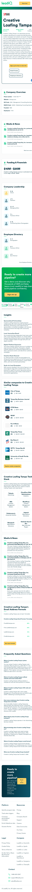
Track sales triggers (7, 813)
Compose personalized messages (5, 818)
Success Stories (6, 826)
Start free (24, 3)
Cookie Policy (6, 846)
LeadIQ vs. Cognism (23, 853)
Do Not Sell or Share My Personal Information (8, 854)
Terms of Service (7, 849)
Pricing (19, 810)
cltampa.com (7, 682)
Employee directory (16, 75)
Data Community (22, 826)
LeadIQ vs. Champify (23, 864)
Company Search (22, 816)
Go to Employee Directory (25, 262)
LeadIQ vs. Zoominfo (23, 843)
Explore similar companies (12, 466)
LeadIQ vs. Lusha (22, 849)
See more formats (10, 643)
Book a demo (21, 781)
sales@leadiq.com (16, 881)
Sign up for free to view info (18, 65)
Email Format (14, 70)
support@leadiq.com (17, 877)
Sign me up (12, 294)
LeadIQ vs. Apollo (22, 846)
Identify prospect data (8, 810)
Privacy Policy (6, 843)
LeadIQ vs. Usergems (23, 861)
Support (19, 820)
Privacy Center (21, 833)
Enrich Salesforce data (8, 823)
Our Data (19, 830)
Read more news (28, 150)
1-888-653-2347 (16, 874)
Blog (18, 813)
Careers (19, 823)
